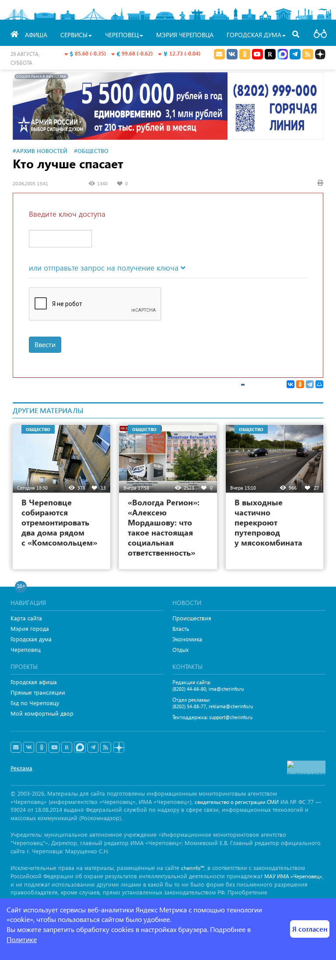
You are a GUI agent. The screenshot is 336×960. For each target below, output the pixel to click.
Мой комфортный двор (42, 713)
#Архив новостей (40, 150)
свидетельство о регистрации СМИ (237, 802)
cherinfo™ (192, 868)
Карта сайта (26, 618)
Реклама (21, 768)
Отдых (180, 649)
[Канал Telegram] (93, 747)
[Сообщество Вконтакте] (28, 747)
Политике (22, 939)
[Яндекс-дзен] (118, 747)
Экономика (187, 639)
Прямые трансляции (37, 692)
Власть (180, 628)
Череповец (25, 649)
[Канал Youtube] (257, 54)
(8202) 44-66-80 (189, 689)
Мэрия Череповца (185, 35)
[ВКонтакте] (290, 384)
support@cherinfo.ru (230, 717)
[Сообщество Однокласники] (244, 54)
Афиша (36, 35)
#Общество (91, 150)
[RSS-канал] (105, 747)
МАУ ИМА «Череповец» (293, 876)
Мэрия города (29, 628)
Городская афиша (33, 681)
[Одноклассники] (300, 384)
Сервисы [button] (74, 35)
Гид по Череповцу (34, 702)
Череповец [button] (122, 35)
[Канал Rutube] (270, 54)
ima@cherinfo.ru (226, 689)
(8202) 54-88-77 (189, 706)
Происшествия (191, 618)
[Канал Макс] (282, 55)
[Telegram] (310, 384)
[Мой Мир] (319, 384)
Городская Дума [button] (254, 35)
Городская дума (31, 639)
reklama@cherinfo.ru (231, 706)
